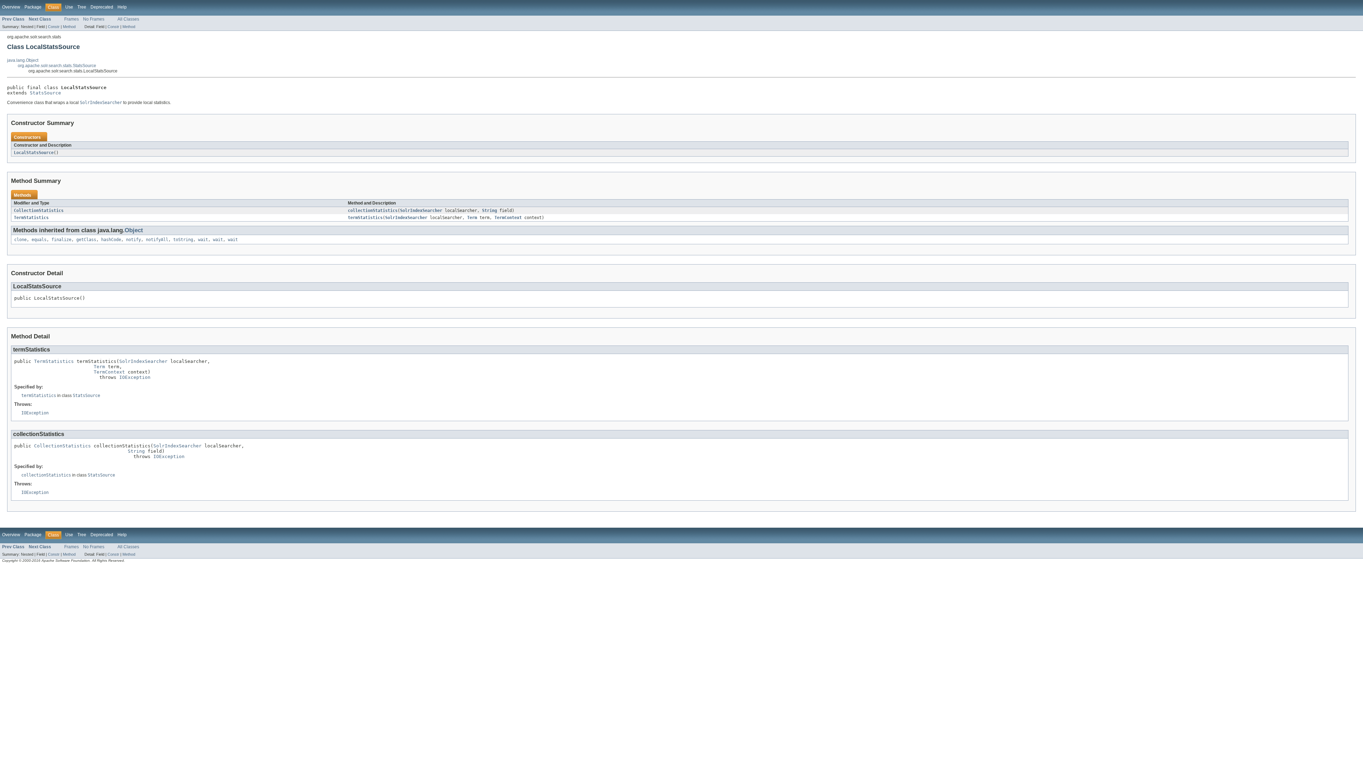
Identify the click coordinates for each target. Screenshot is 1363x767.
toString (183, 239)
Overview (11, 7)
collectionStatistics (373, 210)
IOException (134, 377)
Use (69, 7)
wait (203, 239)
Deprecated (102, 7)
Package (33, 7)
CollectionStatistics (39, 210)
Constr (54, 27)
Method (69, 27)
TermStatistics (31, 217)
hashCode (111, 239)
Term (472, 217)
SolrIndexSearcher (421, 210)
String (489, 210)
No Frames (93, 19)
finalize (61, 239)
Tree (81, 7)
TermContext (508, 217)
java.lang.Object (22, 60)
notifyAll (157, 239)
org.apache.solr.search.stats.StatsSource (57, 65)
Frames (71, 19)
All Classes (128, 19)
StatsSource (45, 93)
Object (134, 230)
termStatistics (365, 217)
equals (39, 239)
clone (20, 239)
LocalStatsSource (34, 152)
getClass (86, 239)
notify (133, 239)
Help (122, 7)
